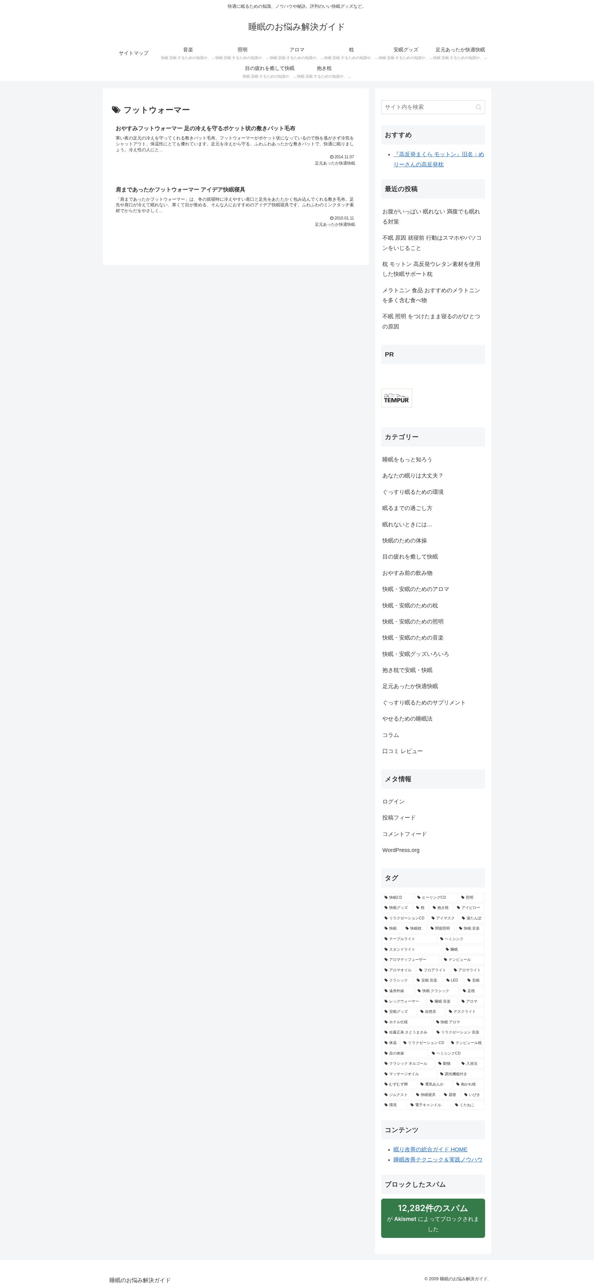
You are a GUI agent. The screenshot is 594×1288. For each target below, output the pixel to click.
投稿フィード (399, 818)
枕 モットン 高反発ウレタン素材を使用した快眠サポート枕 (431, 269)
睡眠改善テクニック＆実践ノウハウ (438, 1160)
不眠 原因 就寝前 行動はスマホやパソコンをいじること (432, 243)
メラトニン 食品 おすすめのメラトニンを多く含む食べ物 (431, 295)
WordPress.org (401, 850)
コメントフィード (404, 834)
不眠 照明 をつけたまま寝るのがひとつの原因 (431, 321)
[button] (478, 107)
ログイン (393, 801)
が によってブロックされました (433, 1220)
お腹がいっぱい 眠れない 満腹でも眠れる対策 (431, 216)
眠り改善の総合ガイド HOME (430, 1149)
